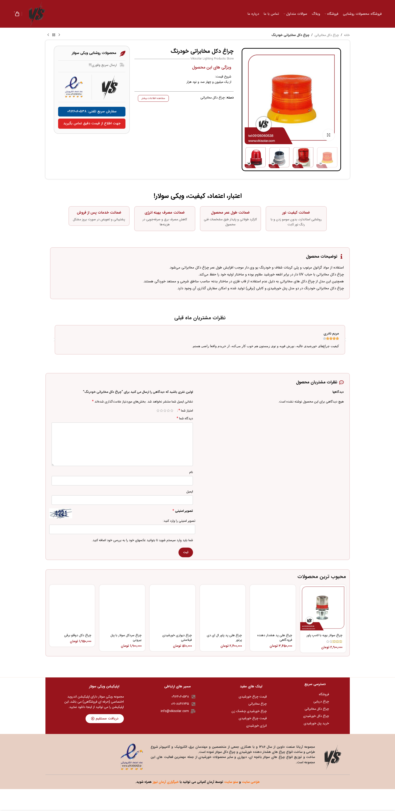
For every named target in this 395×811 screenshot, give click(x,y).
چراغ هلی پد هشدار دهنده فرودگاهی (274, 637)
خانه (347, 35)
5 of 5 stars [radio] (158, 410)
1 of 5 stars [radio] (172, 410)
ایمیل (189, 491)
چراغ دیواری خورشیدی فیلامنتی (177, 637)
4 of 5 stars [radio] (161, 410)
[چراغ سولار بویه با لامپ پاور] (323, 607)
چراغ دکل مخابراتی (327, 35)
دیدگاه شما (185, 418)
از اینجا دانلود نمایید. (82, 707)
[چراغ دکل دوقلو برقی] (72, 607)
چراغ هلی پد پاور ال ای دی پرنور (224, 637)
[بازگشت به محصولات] (53, 35)
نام (191, 472)
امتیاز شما (185, 410)
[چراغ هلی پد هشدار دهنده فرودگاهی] (273, 607)
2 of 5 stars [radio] (168, 410)
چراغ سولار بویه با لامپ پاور (324, 635)
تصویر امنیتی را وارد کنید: (179, 520)
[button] (54, 339)
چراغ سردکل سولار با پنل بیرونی (126, 637)
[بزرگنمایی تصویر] (328, 135)
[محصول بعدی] (48, 35)
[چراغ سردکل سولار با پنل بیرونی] (122, 607)
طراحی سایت (251, 781)
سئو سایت (231, 781)
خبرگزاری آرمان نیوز (166, 781)
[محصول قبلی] (59, 35)
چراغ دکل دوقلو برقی (77, 635)
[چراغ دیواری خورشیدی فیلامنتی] (172, 607)
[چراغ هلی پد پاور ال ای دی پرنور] (223, 607)
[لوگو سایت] (37, 13)
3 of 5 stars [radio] (165, 410)
